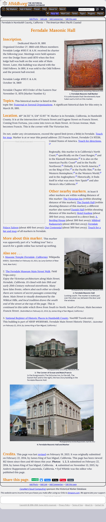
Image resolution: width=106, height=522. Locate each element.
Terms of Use (77, 505)
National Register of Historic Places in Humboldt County (37, 318)
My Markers (12, 9)
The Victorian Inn (73, 198)
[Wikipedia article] (57, 155)
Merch (62, 9)
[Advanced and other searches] (102, 9)
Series (75, 14)
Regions (91, 14)
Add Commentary (56, 19)
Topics (82, 14)
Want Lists (65, 14)
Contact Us (99, 505)
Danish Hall (77, 209)
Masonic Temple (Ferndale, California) (26, 257)
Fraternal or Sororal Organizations (33, 104)
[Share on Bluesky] (41, 480)
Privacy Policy (64, 505)
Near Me (54, 14)
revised (42, 454)
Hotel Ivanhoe (84, 213)
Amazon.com (74, 492)
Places (100, 14)
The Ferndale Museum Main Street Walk (28, 271)
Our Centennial (53, 227)
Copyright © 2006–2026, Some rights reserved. (38, 505)
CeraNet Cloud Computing (33, 489)
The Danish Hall (86, 202)
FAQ (44, 9)
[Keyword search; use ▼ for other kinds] (97, 9)
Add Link (43, 19)
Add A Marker (26, 9)
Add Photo (33, 19)
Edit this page (71, 19)
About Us (53, 9)
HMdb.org (17, 3)
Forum (37, 9)
